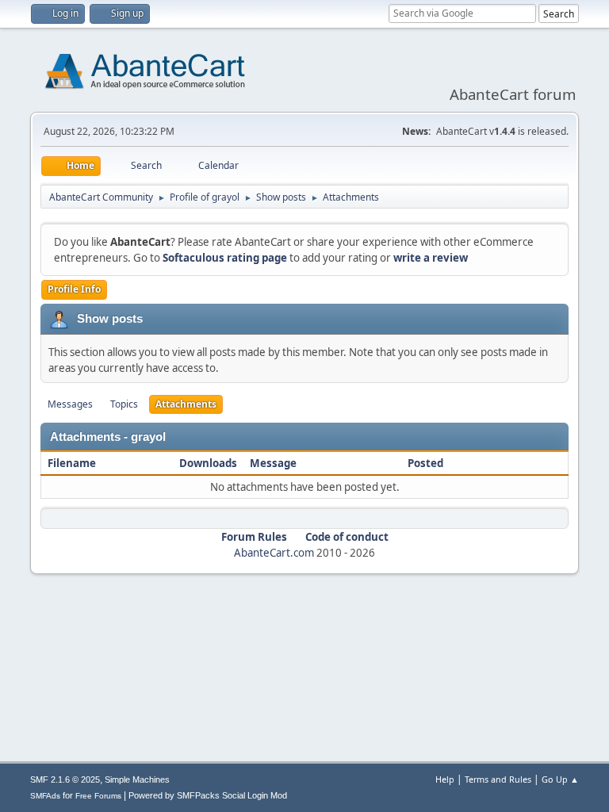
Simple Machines (137, 779)
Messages (70, 404)
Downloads (208, 463)
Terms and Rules (498, 779)
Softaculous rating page (225, 258)
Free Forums (98, 795)
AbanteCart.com (274, 553)
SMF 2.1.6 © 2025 (65, 779)
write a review (430, 258)
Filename (73, 463)
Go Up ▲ (560, 779)
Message (273, 463)
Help (444, 779)
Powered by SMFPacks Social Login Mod (207, 795)
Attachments (185, 404)
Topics (124, 404)
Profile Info (74, 289)
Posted (425, 463)
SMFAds (45, 795)
